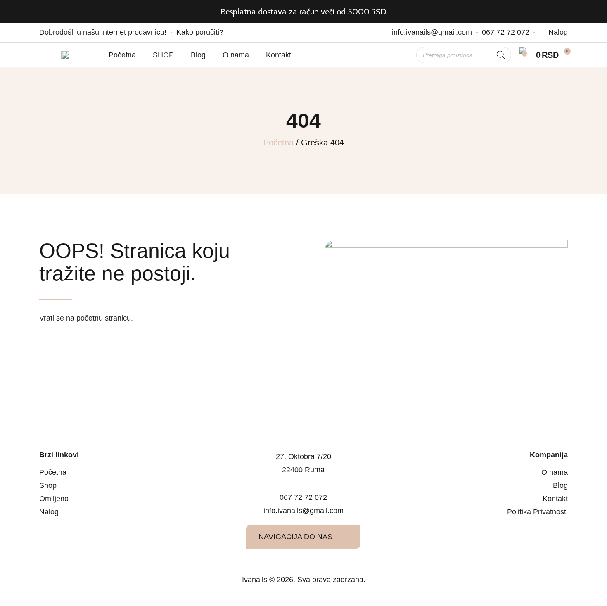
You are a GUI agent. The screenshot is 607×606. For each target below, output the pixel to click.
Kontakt (278, 55)
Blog (198, 55)
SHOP (163, 55)
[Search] (501, 55)
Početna (122, 55)
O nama (236, 55)
